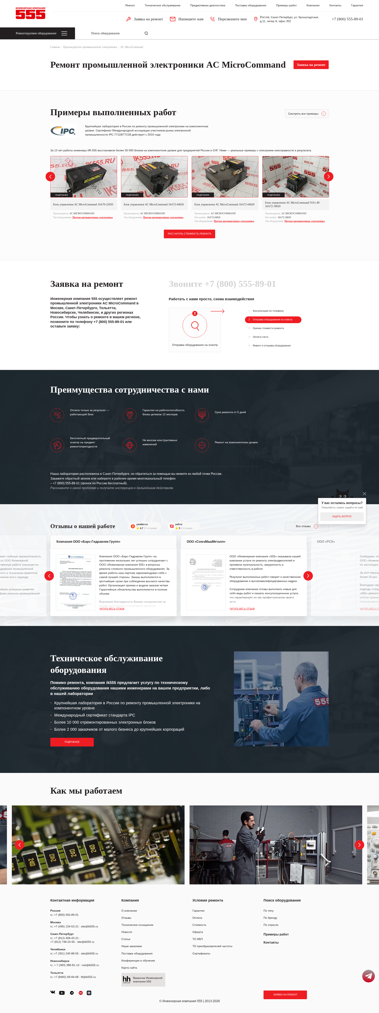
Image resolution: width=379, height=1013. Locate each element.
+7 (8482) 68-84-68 (66, 976)
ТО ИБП (197, 939)
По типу (269, 910)
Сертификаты (201, 953)
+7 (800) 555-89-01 (347, 19)
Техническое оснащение (137, 924)
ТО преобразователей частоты (212, 946)
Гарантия (357, 5)
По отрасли (271, 924)
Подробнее (72, 742)
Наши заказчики (131, 946)
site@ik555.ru (89, 926)
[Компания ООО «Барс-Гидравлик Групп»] (75, 582)
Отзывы (126, 917)
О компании (129, 910)
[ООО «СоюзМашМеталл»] (206, 582)
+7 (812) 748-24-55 (62, 941)
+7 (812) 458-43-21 (66, 938)
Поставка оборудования (250, 5)
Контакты (335, 5)
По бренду (270, 917)
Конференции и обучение (138, 960)
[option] (83, 188)
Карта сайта (129, 967)
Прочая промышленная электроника (92, 217)
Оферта (197, 931)
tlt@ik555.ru (88, 976)
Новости (126, 931)
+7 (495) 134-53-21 (66, 926)
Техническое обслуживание (162, 5)
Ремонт (130, 5)
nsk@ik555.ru (90, 965)
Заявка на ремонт (285, 994)
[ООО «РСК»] (336, 582)
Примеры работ (286, 5)
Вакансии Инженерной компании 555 (147, 979)
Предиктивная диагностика (207, 5)
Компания (313, 5)
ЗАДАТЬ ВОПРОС (342, 516)
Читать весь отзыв (111, 608)
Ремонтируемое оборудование (36, 33)
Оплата (197, 917)
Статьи (125, 939)
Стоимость (199, 924)
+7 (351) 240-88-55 (66, 953)
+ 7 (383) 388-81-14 (66, 965)
